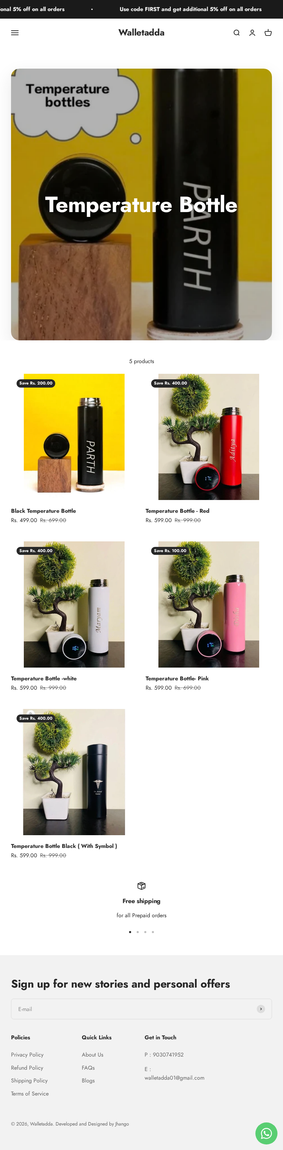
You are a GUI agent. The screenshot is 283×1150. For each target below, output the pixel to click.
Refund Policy (27, 1068)
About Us (92, 1055)
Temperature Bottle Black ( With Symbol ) (64, 846)
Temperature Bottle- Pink (177, 678)
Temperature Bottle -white (44, 678)
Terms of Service (30, 1094)
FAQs (88, 1068)
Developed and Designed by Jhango (92, 1123)
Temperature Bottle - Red (177, 511)
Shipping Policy (29, 1080)
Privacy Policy (27, 1055)
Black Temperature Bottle (43, 511)
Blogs (88, 1080)
